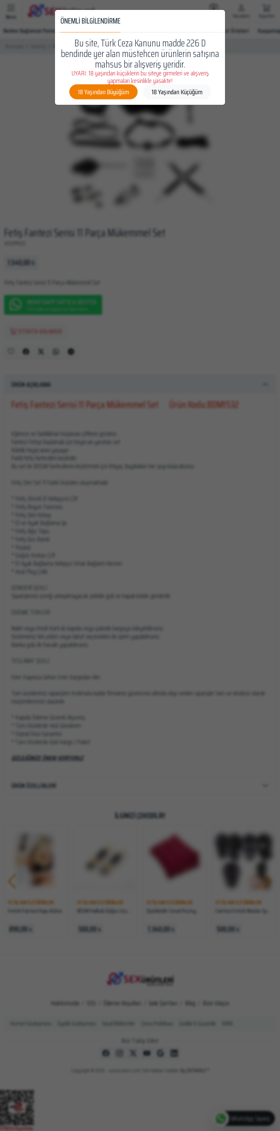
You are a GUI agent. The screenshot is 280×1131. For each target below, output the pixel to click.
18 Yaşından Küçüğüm (177, 91)
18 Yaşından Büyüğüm (103, 91)
